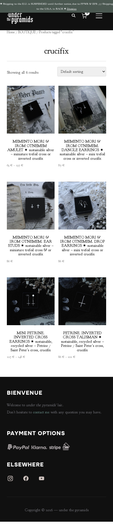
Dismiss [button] (72, 8)
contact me (41, 412)
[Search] (73, 15)
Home (11, 32)
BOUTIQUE (27, 32)
